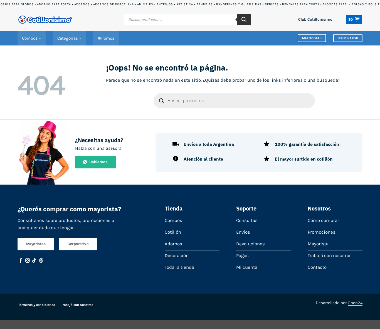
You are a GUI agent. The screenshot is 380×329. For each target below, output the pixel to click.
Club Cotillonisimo (315, 19)
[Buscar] (244, 19)
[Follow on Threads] (41, 260)
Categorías (67, 38)
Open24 (355, 302)
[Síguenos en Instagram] (27, 260)
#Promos (106, 38)
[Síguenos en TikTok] (34, 260)
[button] (354, 19)
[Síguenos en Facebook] (21, 260)
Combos (30, 38)
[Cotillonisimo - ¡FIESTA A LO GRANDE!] (45, 19)
